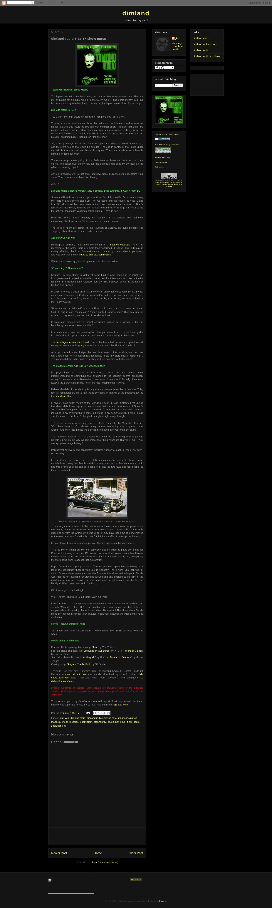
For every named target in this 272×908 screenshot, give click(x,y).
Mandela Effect (64, 396)
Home (98, 853)
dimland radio (77, 718)
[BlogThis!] (98, 713)
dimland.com (200, 37)
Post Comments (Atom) (105, 862)
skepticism (86, 721)
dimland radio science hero (102, 718)
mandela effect (59, 721)
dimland (136, 13)
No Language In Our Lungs (94, 650)
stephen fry (100, 721)
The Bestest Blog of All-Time (167, 144)
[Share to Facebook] (105, 713)
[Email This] (94, 713)
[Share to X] (101, 713)
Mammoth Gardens (120, 657)
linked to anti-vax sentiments (95, 254)
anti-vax (64, 718)
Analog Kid (89, 657)
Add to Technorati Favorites (167, 134)
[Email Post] (88, 713)
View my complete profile (177, 46)
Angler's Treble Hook (79, 664)
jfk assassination (127, 718)
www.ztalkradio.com (76, 674)
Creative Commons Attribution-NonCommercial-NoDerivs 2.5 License (168, 184)
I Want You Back (133, 650)
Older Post (136, 853)
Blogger (162, 901)
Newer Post (59, 853)
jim (177, 38)
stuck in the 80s (117, 721)
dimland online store (205, 44)
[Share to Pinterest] (108, 713)
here (115, 704)
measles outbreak (120, 244)
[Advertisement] (97, 836)
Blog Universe (161, 162)
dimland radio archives (206, 56)
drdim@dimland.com (62, 681)
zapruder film (58, 725)
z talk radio (133, 721)
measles (74, 721)
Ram (95, 647)
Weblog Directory (162, 157)
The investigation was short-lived (70, 342)
